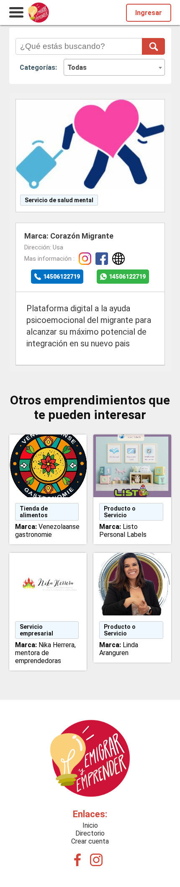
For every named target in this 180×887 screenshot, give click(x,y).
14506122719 (61, 276)
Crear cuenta (90, 841)
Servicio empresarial (36, 630)
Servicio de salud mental (59, 200)
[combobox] (114, 67)
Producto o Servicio (120, 511)
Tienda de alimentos (34, 511)
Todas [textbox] (77, 67)
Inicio (90, 825)
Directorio (90, 833)
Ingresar (148, 13)
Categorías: (38, 67)
